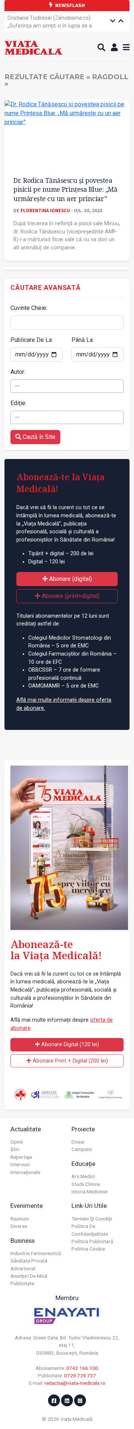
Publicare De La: (31, 339)
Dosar (78, 1142)
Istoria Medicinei (89, 1191)
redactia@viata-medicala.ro (74, 1383)
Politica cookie (88, 1249)
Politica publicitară (92, 1241)
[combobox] (67, 386)
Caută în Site (38, 436)
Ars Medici (83, 1176)
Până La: (82, 339)
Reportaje (21, 1157)
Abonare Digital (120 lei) (69, 1044)
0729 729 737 (80, 1375)
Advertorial (22, 1268)
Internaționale (25, 1172)
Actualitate (25, 1129)
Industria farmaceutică (35, 1253)
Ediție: (18, 403)
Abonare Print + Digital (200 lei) (69, 1061)
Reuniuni (19, 1219)
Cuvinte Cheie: (28, 307)
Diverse (18, 1226)
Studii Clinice (85, 1184)
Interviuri (20, 1164)
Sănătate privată (28, 1261)
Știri (14, 1149)
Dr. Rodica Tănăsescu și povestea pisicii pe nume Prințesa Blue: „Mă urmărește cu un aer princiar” (65, 189)
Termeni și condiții (91, 1219)
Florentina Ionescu (45, 210)
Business (22, 1240)
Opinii (16, 1142)
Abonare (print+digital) (69, 595)
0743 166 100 (82, 1368)
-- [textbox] (17, 385)
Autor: (17, 371)
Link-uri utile (89, 1205)
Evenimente (26, 1205)
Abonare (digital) (70, 578)
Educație (83, 1163)
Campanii (81, 1149)
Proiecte (83, 1129)
